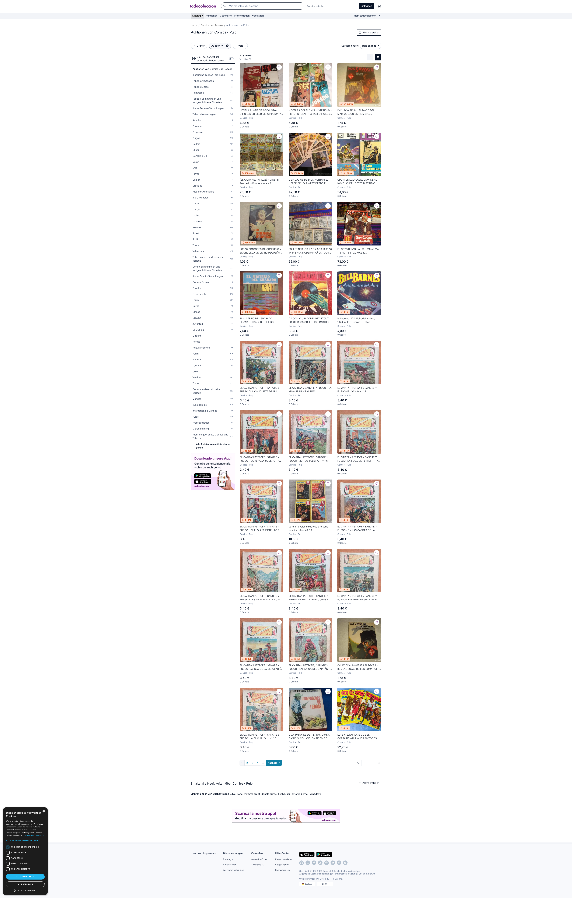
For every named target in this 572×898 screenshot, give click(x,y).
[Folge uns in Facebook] (314, 862)
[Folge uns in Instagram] (301, 862)
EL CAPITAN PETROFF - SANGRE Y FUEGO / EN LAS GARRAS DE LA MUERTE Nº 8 (357, 528)
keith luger (284, 793)
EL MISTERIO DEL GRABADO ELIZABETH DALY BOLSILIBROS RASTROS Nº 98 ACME (257, 320)
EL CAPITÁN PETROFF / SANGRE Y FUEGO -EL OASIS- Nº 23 (357, 389)
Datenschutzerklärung (346, 873)
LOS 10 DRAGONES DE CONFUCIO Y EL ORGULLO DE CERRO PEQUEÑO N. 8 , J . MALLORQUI (261, 251)
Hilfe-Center (282, 853)
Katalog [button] (196, 15)
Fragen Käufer (282, 864)
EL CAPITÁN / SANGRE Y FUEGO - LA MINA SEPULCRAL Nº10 (310, 389)
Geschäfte (226, 15)
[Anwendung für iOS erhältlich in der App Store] (307, 854)
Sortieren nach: (350, 45)
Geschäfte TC (257, 864)
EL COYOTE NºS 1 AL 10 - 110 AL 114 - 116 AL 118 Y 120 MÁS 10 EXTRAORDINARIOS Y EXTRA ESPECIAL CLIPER (358, 251)
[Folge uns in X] (320, 862)
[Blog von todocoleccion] (345, 862)
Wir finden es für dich (233, 870)
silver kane (236, 793)
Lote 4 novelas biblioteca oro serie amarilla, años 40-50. (308, 528)
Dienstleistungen (233, 853)
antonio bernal (300, 793)
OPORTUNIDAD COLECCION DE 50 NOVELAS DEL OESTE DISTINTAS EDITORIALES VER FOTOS (357, 181)
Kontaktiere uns (282, 870)
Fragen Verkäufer (283, 859)
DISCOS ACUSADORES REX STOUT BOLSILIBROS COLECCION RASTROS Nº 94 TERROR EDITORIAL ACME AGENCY (309, 320)
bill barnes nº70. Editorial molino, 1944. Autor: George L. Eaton (356, 320)
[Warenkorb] (379, 6)
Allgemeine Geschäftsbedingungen (316, 873)
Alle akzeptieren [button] (25, 876)
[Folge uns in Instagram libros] (308, 862)
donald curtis (269, 793)
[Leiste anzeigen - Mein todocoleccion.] (379, 16)
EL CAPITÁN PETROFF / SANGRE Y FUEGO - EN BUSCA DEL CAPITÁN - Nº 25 (309, 667)
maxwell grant (252, 793)
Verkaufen (258, 15)
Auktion (216, 45)
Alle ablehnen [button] (25, 884)
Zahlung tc (228, 859)
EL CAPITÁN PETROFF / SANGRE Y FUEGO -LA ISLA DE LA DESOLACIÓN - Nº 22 (261, 667)
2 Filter (201, 45)
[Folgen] (279, 67)
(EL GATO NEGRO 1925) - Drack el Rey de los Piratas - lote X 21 (259, 181)
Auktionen (211, 15)
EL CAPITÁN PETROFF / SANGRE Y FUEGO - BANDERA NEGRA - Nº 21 (357, 597)
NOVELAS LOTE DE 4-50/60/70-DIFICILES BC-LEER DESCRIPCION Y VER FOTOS (260, 112)
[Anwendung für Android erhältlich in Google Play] (324, 854)
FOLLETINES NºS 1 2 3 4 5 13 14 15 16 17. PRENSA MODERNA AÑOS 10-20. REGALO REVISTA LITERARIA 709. (310, 251)
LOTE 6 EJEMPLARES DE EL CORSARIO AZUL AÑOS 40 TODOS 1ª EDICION (358, 736)
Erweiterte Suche (315, 6)
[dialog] (25, 851)
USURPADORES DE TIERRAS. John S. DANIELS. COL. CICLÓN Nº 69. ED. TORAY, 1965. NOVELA (309, 736)
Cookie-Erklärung (367, 873)
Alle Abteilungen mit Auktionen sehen (213, 446)
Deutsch (308, 884)
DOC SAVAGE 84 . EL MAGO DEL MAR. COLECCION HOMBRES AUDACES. (356, 112)
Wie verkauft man (259, 859)
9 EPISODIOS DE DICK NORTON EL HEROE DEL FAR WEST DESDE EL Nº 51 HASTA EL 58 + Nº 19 (310, 181)
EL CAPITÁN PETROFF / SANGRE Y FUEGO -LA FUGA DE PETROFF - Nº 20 (357, 459)
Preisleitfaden (242, 15)
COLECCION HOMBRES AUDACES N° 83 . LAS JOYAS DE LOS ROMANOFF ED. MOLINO (358, 667)
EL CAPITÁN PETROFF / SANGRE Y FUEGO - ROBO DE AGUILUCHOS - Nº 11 (310, 597)
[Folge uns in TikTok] (339, 862)
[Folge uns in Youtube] (333, 862)
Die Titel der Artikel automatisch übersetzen (210, 58)
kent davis (315, 793)
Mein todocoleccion (365, 15)
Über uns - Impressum (203, 853)
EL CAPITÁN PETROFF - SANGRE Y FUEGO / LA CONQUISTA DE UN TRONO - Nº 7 (259, 389)
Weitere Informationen (34, 835)
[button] (25, 840)
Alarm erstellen (370, 32)
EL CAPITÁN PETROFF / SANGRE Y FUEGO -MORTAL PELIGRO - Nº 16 (308, 459)
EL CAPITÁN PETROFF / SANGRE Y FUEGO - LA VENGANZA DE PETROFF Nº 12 (261, 459)
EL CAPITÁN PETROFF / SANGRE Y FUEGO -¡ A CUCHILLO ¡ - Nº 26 (259, 736)
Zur (358, 763)
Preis (240, 45)
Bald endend (369, 45)
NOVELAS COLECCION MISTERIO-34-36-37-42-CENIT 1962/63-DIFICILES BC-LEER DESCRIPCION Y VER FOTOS (310, 112)
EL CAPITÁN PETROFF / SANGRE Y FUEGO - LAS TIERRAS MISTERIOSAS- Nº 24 (261, 597)
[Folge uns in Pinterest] (326, 862)
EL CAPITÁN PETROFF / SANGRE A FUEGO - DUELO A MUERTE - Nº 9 (259, 528)
